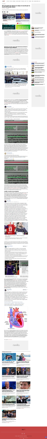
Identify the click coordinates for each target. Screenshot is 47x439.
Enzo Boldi (3, 379)
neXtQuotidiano (18, 408)
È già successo (17, 52)
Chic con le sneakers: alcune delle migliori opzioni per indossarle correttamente (39, 28)
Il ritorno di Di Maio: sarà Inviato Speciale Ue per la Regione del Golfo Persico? (40, 65)
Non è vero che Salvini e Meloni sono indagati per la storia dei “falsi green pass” (22, 362)
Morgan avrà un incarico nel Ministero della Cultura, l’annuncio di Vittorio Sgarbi (40, 69)
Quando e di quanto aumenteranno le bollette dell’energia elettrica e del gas (39, 77)
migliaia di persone (9, 34)
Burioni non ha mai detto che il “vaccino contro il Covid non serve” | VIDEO (9, 376)
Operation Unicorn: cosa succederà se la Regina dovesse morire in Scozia (40, 84)
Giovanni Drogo (4, 8)
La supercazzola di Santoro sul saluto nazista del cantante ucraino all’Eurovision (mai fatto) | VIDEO (8, 391)
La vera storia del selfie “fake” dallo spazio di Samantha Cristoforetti (8, 362)
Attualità (6, 379)
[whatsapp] (6, 12)
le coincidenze (24, 193)
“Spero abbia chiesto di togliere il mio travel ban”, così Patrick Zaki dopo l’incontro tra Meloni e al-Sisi (39, 67)
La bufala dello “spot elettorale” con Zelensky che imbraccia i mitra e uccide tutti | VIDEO (9, 419)
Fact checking (6, 407)
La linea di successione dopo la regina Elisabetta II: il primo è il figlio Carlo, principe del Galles (39, 82)
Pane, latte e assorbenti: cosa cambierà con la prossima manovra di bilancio (40, 63)
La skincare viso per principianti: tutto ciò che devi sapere (40, 30)
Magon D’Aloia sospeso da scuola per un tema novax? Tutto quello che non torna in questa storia (23, 391)
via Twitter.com (10, 339)
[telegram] (7, 12)
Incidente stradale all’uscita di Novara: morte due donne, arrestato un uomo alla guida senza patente (40, 75)
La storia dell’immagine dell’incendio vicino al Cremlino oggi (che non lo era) (8, 404)
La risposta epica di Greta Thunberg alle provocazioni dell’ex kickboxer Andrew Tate (40, 34)
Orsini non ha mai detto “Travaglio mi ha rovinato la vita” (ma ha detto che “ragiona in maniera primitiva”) (23, 377)
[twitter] (4, 12)
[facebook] (2, 12)
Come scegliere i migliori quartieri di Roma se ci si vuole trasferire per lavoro (40, 79)
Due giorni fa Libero (15, 279)
